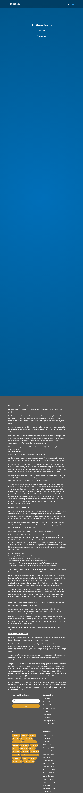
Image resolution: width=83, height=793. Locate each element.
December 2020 (48, 767)
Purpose (46, 718)
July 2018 (46, 792)
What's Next (47, 724)
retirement (34, 752)
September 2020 (48, 776)
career (24, 735)
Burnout (46, 699)
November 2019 (48, 782)
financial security (30, 742)
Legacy (45, 711)
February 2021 (48, 763)
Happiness (25, 745)
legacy (15, 748)
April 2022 (46, 745)
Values (25, 758)
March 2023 (47, 735)
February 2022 (48, 748)
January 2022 (47, 751)
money (32, 748)
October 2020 (47, 773)
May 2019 (46, 785)
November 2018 (48, 789)
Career (45, 702)
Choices (45, 705)
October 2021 (47, 757)
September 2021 (48, 760)
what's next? (17, 761)
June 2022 (46, 738)
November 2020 (48, 770)
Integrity (34, 745)
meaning (23, 748)
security (16, 755)
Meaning (46, 714)
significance (25, 755)
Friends (16, 745)
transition (16, 758)
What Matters (29, 761)
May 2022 (46, 741)
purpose (25, 752)
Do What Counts (26, 739)
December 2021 (48, 754)
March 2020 (47, 779)
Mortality (16, 752)
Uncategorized (42, 36)
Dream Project (48, 708)
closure (16, 739)
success (35, 755)
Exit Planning (17, 742)
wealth (33, 758)
